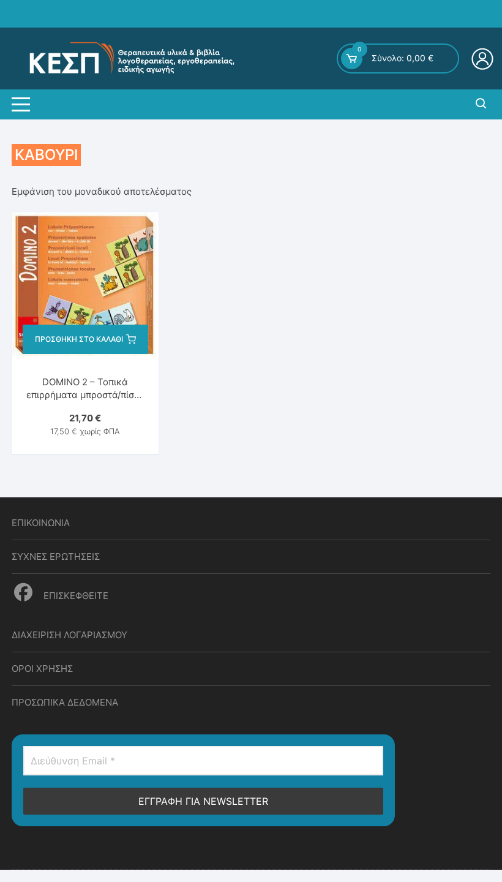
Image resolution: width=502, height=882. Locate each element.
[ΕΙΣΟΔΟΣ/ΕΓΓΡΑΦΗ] (484, 59)
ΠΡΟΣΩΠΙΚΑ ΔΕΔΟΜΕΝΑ (65, 702)
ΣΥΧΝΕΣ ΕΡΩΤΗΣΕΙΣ (56, 556)
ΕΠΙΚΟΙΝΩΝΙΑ (41, 523)
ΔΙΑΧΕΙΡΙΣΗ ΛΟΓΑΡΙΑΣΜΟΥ (69, 635)
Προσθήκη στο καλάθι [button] (79, 339)
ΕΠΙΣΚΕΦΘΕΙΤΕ (74, 595)
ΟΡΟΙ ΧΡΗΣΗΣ (42, 668)
